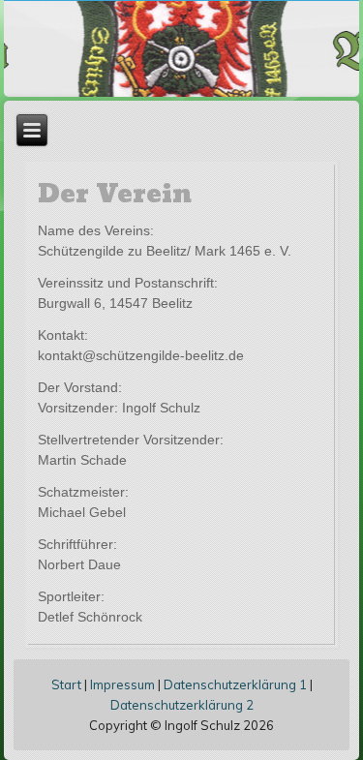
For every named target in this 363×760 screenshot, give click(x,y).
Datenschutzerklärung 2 (182, 705)
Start (66, 684)
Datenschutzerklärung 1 (235, 684)
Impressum (122, 684)
